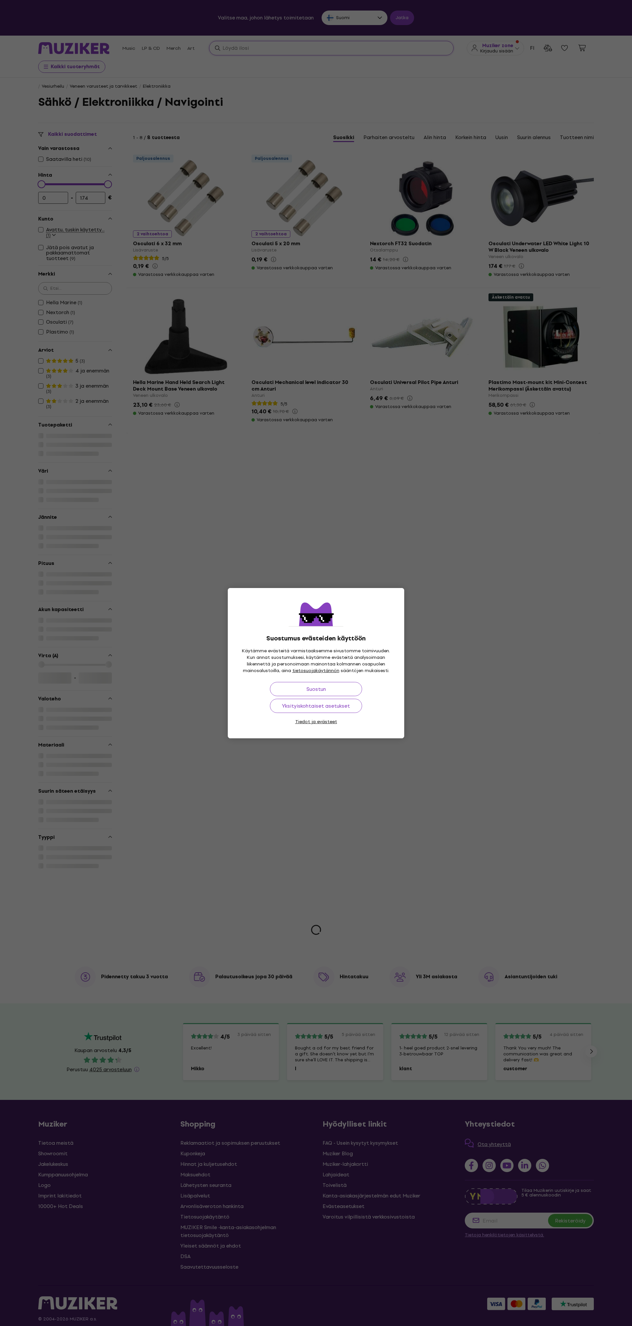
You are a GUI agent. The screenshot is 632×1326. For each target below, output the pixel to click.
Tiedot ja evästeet (316, 721)
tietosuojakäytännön (315, 670)
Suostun (316, 689)
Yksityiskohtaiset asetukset (316, 706)
